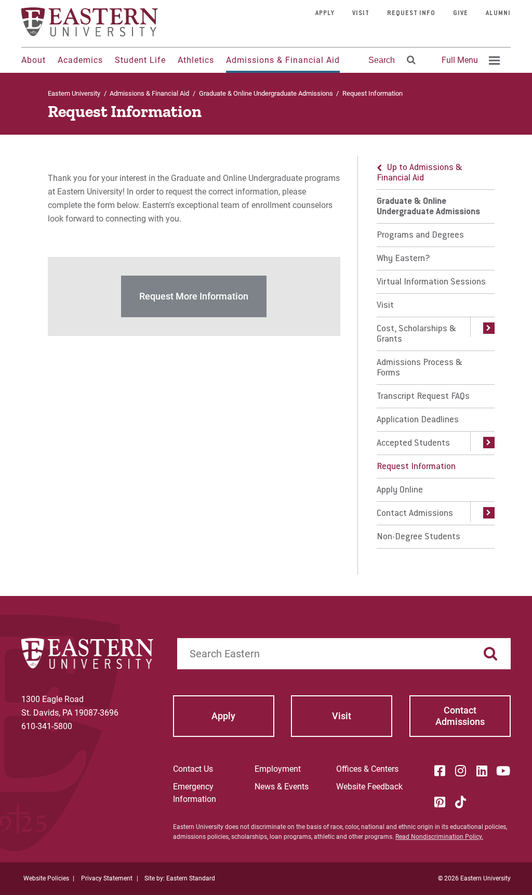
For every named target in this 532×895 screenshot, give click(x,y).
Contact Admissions (415, 513)
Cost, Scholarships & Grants (416, 334)
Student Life (140, 60)
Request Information (416, 467)
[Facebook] (439, 771)
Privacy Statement (106, 878)
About (33, 60)
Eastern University (74, 93)
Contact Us (193, 769)
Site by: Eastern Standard (179, 878)
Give (460, 13)
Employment (278, 769)
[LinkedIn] (481, 771)
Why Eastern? (403, 259)
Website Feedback (369, 787)
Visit (360, 13)
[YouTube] (503, 771)
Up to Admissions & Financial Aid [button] (419, 173)
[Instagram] (461, 771)
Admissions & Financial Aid (283, 60)
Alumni (498, 13)
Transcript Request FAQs (423, 396)
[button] (482, 334)
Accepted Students (413, 443)
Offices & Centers (367, 769)
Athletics (196, 60)
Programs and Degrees (420, 235)
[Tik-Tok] (461, 802)
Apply (325, 13)
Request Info (411, 13)
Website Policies (46, 878)
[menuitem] (469, 60)
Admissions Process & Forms (419, 368)
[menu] (436, 352)
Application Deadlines (418, 420)
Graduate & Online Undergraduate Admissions (266, 93)
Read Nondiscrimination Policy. (439, 836)
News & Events (282, 787)
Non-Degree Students (418, 537)
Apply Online (400, 490)
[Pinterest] (439, 802)
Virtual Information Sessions (431, 282)
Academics (80, 60)
